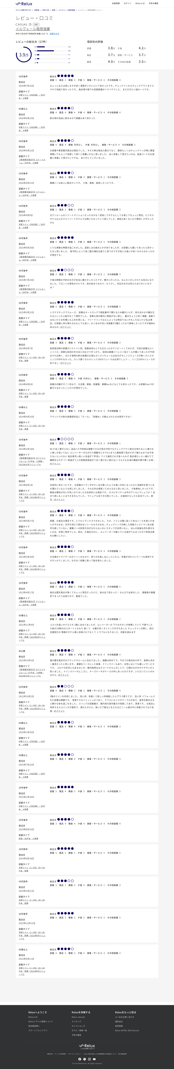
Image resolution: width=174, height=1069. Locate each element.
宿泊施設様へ (34, 1026)
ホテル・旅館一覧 (79, 1030)
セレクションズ (78, 1026)
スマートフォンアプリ (38, 1030)
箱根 (53, 10)
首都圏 (36, 10)
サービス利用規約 (60, 1054)
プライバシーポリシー (75, 1054)
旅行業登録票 (122, 1054)
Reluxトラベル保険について (40, 1021)
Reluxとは (140, 3)
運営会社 (119, 1021)
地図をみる (54, 33)
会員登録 (116, 3)
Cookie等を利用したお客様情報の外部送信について (100, 1054)
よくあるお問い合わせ (124, 1017)
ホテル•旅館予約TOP (23, 10)
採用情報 (119, 1026)
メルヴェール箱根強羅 (66, 10)
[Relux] (24, 3)
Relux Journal (78, 1017)
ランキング (76, 1021)
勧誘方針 (50, 1054)
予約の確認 (153, 3)
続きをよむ (66, 326)
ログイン (127, 3)
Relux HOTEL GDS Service (127, 1030)
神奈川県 (45, 10)
